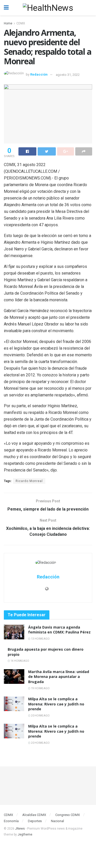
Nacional (57, 821)
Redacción (39, 75)
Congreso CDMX (67, 815)
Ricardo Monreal (29, 481)
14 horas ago (19, 660)
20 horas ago (40, 715)
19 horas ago (40, 688)
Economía (11, 821)
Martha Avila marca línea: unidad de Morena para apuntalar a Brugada (58, 676)
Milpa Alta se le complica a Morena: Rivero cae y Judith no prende (56, 703)
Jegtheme (25, 834)
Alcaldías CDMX (34, 815)
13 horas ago (40, 638)
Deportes (35, 821)
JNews (20, 828)
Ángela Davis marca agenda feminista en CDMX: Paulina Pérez (59, 630)
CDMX (20, 23)
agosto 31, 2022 (68, 75)
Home (8, 23)
